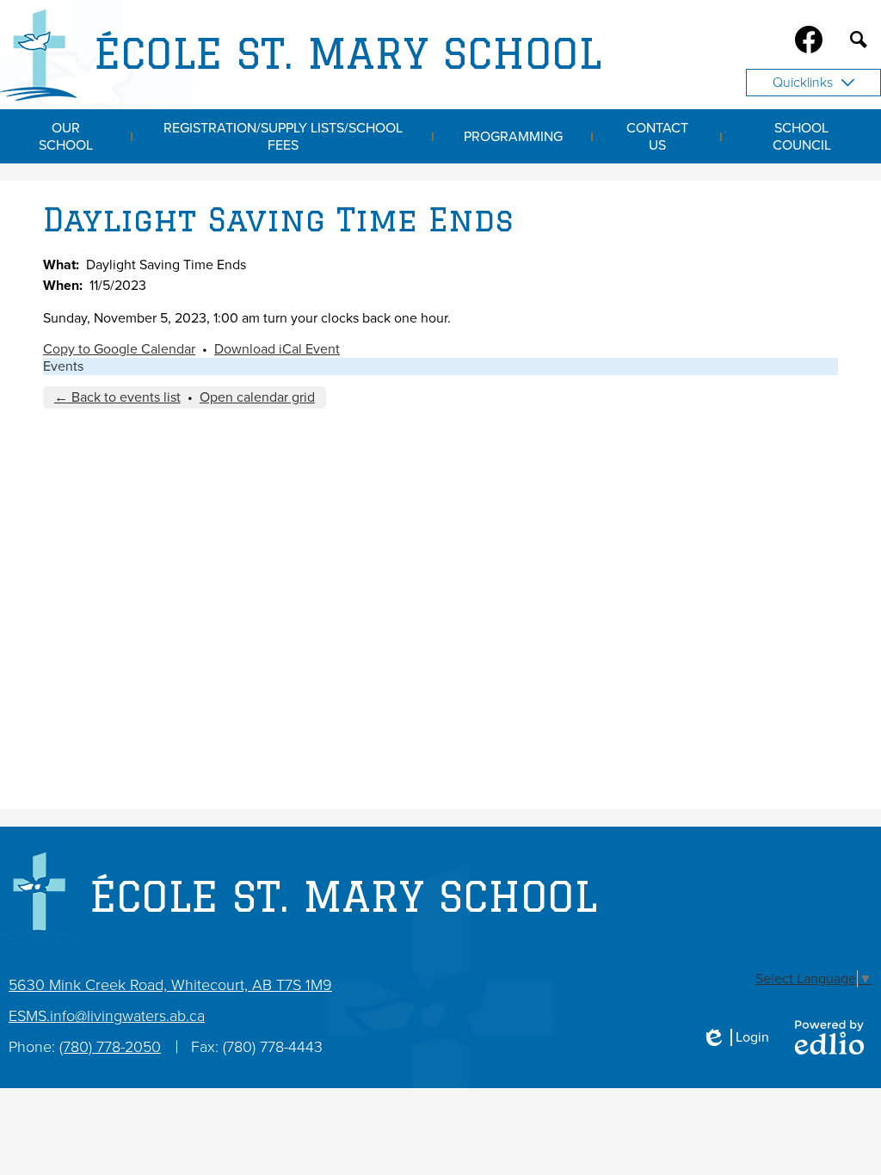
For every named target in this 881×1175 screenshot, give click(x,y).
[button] (66, 136)
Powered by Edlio (829, 1037)
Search (858, 39)
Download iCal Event (277, 349)
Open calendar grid (257, 397)
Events (63, 366)
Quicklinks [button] (803, 82)
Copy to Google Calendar (119, 349)
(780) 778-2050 (110, 1046)
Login (735, 1037)
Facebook (808, 39)
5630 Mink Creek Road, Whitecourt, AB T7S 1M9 (170, 984)
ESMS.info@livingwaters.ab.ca (107, 1015)
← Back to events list (117, 397)
